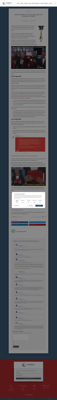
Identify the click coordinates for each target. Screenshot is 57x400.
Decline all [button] (31, 205)
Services (21, 3)
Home (18, 3)
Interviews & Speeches (35, 3)
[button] (55, 3)
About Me (26, 3)
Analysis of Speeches (44, 3)
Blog (29, 3)
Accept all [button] (39, 205)
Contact (50, 3)
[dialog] (28, 200)
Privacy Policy (19, 198)
